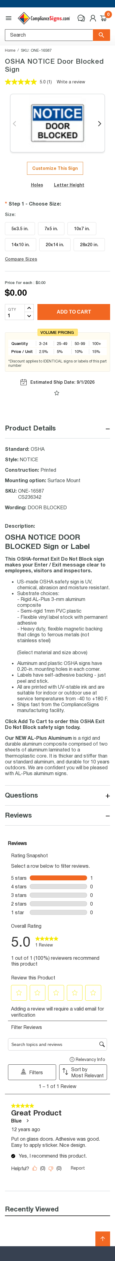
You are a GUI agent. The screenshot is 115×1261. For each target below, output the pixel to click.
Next (100, 124)
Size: (10, 214)
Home (10, 50)
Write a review (71, 81)
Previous (15, 124)
